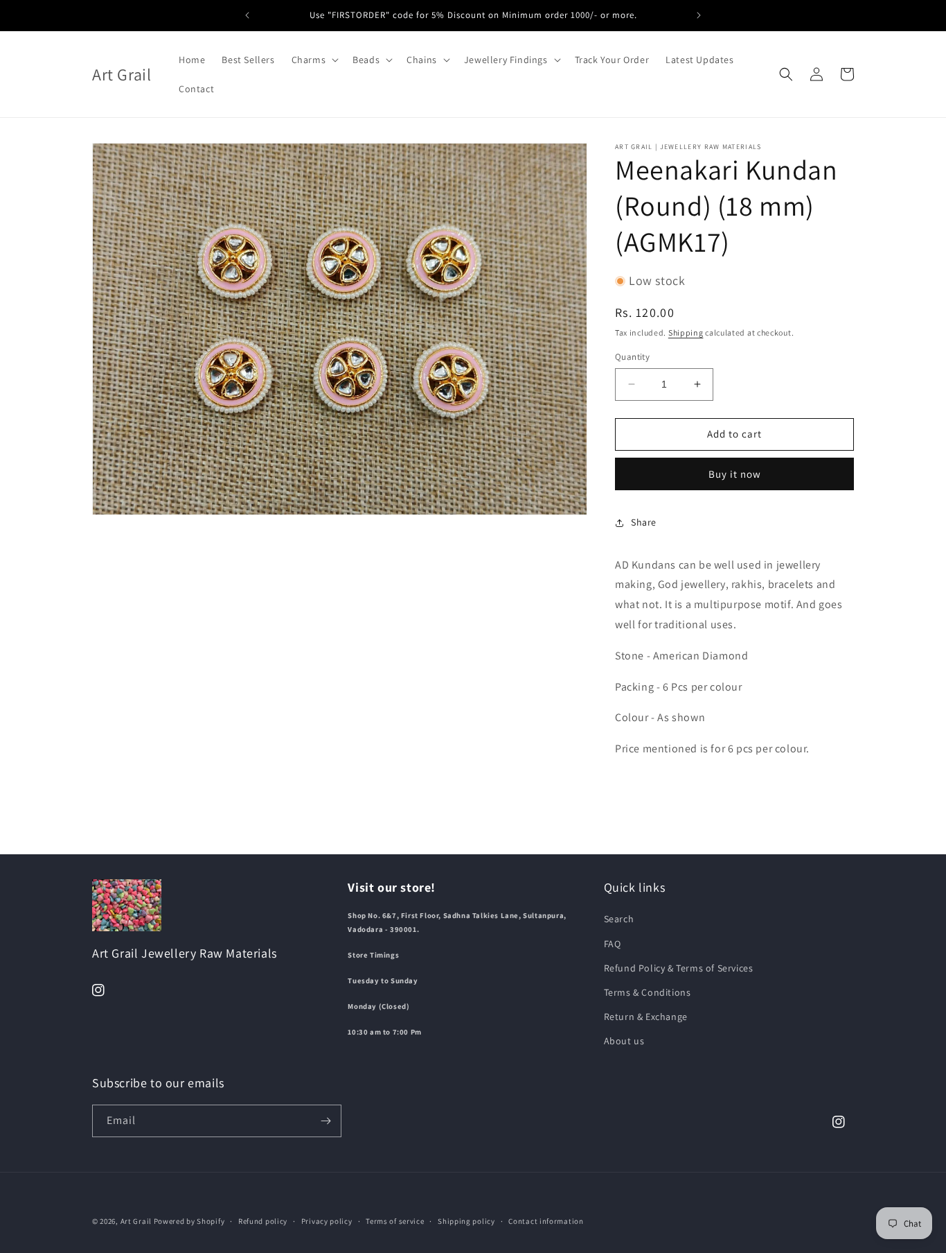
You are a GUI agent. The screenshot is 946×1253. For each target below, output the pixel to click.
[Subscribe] (325, 1121)
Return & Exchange (646, 1016)
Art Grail (136, 1221)
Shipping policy (466, 1221)
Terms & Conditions (647, 992)
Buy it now (734, 474)
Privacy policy (326, 1221)
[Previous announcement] (247, 15)
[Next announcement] (699, 15)
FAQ (612, 943)
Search (619, 919)
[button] (314, 59)
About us (624, 1041)
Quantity (632, 357)
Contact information (545, 1221)
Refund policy (262, 1221)
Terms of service (395, 1221)
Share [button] (644, 522)
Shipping (686, 332)
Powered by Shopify (189, 1221)
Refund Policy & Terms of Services (678, 968)
